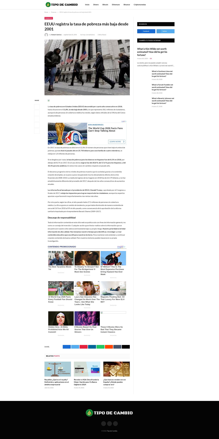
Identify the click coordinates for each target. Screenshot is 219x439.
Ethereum (116, 5)
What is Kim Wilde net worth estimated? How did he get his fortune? (152, 51)
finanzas (48, 18)
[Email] (36, 131)
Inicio (87, 5)
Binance (127, 5)
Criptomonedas (140, 5)
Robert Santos (56, 35)
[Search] (170, 4)
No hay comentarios (87, 35)
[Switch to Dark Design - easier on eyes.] (173, 4)
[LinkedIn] (36, 119)
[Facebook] (36, 107)
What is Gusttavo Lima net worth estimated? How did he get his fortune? (162, 73)
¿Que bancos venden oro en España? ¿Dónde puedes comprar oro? (114, 382)
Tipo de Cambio (112, 431)
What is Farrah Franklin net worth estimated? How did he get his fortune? (162, 87)
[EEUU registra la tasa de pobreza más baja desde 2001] (87, 67)
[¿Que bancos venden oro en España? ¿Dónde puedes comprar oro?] (116, 369)
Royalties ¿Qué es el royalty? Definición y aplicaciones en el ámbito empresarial (56, 382)
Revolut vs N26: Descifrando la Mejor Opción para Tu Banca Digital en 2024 (86, 382)
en (151, 59)
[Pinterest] (36, 125)
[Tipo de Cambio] (61, 4)
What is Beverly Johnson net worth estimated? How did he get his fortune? (163, 100)
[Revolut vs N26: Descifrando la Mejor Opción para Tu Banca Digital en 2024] (87, 369)
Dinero (96, 5)
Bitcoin (105, 5)
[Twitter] (36, 113)
